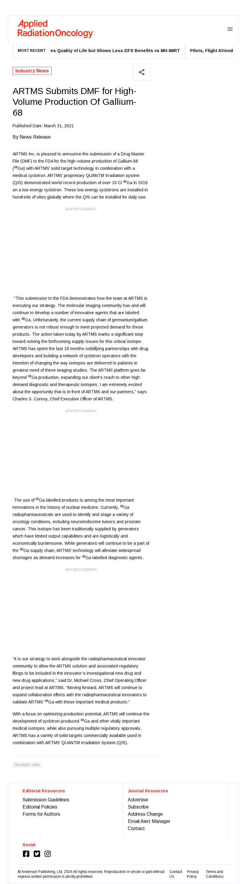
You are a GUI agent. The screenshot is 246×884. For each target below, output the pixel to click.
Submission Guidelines (45, 799)
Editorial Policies (39, 806)
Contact (136, 828)
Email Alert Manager (149, 821)
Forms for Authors (41, 814)
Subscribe (138, 806)
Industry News (32, 70)
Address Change (145, 814)
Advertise (138, 799)
